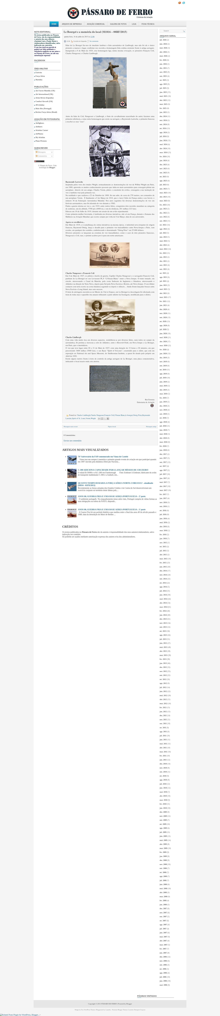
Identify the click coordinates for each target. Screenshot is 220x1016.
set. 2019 (163, 370)
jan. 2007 (163, 953)
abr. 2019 (163, 390)
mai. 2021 (163, 289)
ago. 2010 (163, 780)
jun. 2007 (163, 933)
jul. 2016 (163, 514)
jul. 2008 (163, 880)
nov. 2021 (163, 265)
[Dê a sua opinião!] (102, 418)
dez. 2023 (163, 165)
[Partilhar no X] (105, 418)
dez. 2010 (163, 764)
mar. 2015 (163, 559)
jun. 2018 (163, 430)
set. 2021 (163, 273)
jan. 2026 (163, 64)
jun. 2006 (163, 981)
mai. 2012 (163, 695)
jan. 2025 (163, 112)
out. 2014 (163, 579)
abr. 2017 (163, 486)
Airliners (39, 127)
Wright (93, 418)
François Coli (109, 415)
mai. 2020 (163, 337)
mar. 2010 (163, 800)
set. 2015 (163, 547)
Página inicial (112, 426)
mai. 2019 (163, 386)
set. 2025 (163, 80)
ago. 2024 (163, 132)
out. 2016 (163, 506)
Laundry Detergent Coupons (136, 1010)
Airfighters (40, 123)
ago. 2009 (163, 828)
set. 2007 (163, 921)
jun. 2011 (163, 740)
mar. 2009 (163, 848)
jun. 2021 (163, 285)
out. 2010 (163, 772)
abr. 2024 (163, 149)
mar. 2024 (163, 152)
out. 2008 (163, 868)
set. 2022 (163, 225)
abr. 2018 (163, 438)
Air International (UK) (44, 94)
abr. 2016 (163, 527)
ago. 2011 (163, 732)
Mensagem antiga (151, 426)
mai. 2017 (163, 482)
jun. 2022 (163, 237)
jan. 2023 (163, 209)
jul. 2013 (163, 639)
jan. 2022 (163, 257)
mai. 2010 (163, 792)
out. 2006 (163, 965)
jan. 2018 (163, 450)
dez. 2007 (163, 909)
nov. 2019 (163, 362)
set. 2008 (163, 872)
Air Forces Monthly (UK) (45, 91)
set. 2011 (163, 728)
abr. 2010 (163, 796)
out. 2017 (163, 462)
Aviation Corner (42, 130)
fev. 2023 (163, 205)
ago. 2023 (163, 181)
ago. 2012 (163, 683)
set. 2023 (163, 177)
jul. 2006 (163, 977)
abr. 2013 (163, 651)
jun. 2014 (163, 595)
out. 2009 (163, 820)
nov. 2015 (163, 543)
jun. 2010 (163, 788)
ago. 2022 (163, 229)
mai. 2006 (163, 985)
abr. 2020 (163, 342)
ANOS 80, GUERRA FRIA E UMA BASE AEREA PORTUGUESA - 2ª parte (112, 496)
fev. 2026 (163, 60)
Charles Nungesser (97, 415)
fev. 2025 (163, 108)
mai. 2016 (163, 522)
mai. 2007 (163, 937)
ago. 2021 (163, 277)
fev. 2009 (163, 852)
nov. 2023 (163, 169)
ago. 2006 (163, 973)
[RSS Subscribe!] (180, 4)
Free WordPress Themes (88, 1010)
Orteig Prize (137, 415)
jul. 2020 (163, 329)
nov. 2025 (163, 72)
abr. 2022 (163, 245)
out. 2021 (163, 269)
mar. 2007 (163, 945)
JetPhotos (39, 134)
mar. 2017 (163, 490)
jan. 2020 (163, 354)
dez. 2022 (163, 213)
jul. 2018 (163, 426)
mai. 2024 (163, 144)
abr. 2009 (163, 844)
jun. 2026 (163, 44)
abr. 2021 (163, 293)
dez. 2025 (163, 68)
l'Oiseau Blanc (119, 415)
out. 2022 (163, 221)
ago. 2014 (163, 587)
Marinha (39, 80)
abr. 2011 (163, 748)
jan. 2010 (163, 808)
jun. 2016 (163, 518)
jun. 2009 (163, 836)
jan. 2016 (163, 539)
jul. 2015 (163, 551)
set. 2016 (163, 510)
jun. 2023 (163, 189)
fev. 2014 (163, 611)
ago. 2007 (163, 925)
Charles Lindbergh (83, 415)
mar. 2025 (163, 104)
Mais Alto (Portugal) (43, 109)
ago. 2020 (163, 325)
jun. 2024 (163, 140)
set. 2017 (163, 466)
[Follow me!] (184, 4)
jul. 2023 (163, 185)
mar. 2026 (163, 56)
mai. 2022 (163, 241)
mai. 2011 (163, 744)
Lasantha (108, 1010)
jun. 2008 (163, 884)
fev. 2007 (163, 949)
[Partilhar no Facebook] (108, 418)
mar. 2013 (163, 655)
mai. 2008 (163, 888)
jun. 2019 (163, 382)
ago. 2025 (163, 84)
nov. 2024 (163, 120)
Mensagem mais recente (71, 426)
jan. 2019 (163, 402)
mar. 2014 (163, 607)
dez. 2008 (163, 860)
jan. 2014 (163, 615)
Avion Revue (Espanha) (45, 98)
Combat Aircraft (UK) (44, 101)
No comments (94, 41)
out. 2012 (163, 675)
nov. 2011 (163, 720)
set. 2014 (163, 583)
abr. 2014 (163, 603)
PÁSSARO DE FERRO (109, 1004)
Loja (134, 24)
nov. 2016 (163, 502)
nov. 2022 (163, 217)
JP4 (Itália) (40, 105)
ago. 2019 (163, 374)
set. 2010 (163, 776)
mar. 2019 (163, 394)
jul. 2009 (163, 832)
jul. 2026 (163, 40)
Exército (39, 73)
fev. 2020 (163, 350)
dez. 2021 (163, 261)
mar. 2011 (163, 752)
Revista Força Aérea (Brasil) (46, 112)
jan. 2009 (163, 856)
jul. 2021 (163, 281)
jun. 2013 (163, 643)
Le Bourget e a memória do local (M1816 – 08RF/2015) (95, 31)
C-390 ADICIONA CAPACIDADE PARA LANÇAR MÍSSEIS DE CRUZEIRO (113, 470)
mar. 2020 (163, 345)
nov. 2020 (163, 313)
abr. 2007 (163, 941)
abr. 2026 (163, 52)
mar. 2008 (163, 897)
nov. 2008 (163, 864)
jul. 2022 (163, 233)
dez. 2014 (163, 571)
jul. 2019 (163, 378)
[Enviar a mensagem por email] (99, 418)
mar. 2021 (163, 297)
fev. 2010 (163, 804)
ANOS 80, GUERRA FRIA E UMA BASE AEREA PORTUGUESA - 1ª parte (112, 509)
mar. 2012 (163, 703)
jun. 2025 (163, 92)
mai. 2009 (163, 840)
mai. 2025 (163, 96)
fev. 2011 (163, 756)
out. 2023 (163, 173)
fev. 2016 (163, 535)
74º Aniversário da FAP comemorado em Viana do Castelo (103, 457)
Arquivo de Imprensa (72, 24)
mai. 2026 (163, 48)
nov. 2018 (163, 410)
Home (54, 24)
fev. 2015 (163, 563)
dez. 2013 (163, 619)
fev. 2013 (163, 659)
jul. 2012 (163, 687)
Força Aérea (40, 76)
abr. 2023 (163, 197)
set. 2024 (163, 128)
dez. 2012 (163, 667)
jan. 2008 (163, 905)
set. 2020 (163, 321)
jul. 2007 (163, 929)
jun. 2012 (163, 691)
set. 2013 (163, 631)
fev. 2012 (163, 707)
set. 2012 (163, 679)
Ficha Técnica (148, 24)
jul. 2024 (163, 136)
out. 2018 (163, 414)
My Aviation (40, 137)
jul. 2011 (163, 736)
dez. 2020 (163, 309)
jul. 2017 (163, 474)
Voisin (88, 418)
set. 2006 (163, 969)
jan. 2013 (163, 663)
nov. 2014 (163, 575)
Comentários (42, 156)
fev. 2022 (163, 253)
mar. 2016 (163, 530)
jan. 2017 (163, 498)
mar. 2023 (163, 201)
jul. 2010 (163, 784)
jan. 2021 (163, 305)
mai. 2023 (163, 193)
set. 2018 (163, 418)
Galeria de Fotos (118, 24)
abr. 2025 (163, 100)
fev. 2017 (163, 494)
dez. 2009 (163, 812)
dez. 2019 (163, 358)
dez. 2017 (163, 454)
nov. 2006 (163, 961)
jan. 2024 (163, 161)
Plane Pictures (41, 141)
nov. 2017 (163, 458)
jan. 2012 (163, 712)
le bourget (129, 415)
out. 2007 (163, 917)
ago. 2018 (163, 422)
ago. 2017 (163, 470)
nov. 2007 (163, 913)
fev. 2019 (163, 398)
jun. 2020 (163, 333)
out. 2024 (163, 124)
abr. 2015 (163, 555)
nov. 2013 (163, 623)
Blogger (52, 168)
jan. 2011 (163, 760)
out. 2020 (163, 317)
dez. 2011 (163, 715)
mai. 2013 (163, 647)
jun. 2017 (163, 478)
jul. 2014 (163, 591)
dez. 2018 (163, 406)
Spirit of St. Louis (78, 418)
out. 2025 (163, 76)
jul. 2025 (163, 88)
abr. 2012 (163, 699)
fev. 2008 (163, 900)
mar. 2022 (163, 249)
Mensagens (41, 152)
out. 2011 (163, 724)
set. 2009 (163, 824)
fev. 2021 (163, 301)
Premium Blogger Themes (119, 1010)
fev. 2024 (163, 157)
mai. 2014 (163, 599)
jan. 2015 (163, 567)
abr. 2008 (163, 892)
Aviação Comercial (96, 24)
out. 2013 (163, 627)
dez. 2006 (163, 957)
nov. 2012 (163, 671)
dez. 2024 (163, 116)
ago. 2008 (163, 876)
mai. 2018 (163, 434)
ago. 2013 (163, 635)
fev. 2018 (163, 446)
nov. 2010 (163, 768)
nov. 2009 (163, 816)
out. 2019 (163, 366)
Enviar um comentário (72, 441)
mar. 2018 (163, 442)
